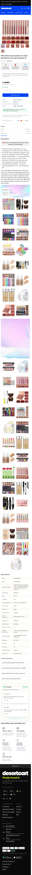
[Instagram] (3, 798)
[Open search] (22, 8)
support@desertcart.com (13, 835)
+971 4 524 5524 (10, 841)
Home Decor (11, 12)
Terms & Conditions (8, 861)
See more (4, 135)
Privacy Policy (7, 864)
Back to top (15, 766)
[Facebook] (10, 798)
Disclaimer (6, 867)
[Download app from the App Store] (17, 857)
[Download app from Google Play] (7, 857)
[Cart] (28, 8)
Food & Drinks (19, 12)
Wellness (3, 12)
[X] (7, 798)
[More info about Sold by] (22, 99)
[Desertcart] (6, 8)
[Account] (25, 8)
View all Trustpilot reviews (15, 718)
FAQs (4, 869)
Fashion (26, 12)
